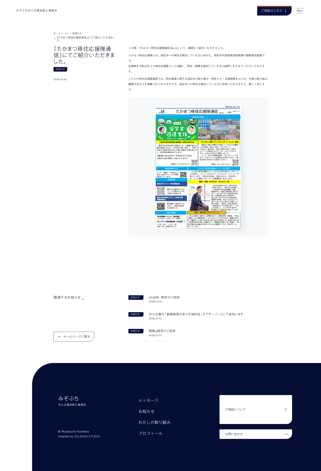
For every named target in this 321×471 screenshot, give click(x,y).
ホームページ (61, 33)
